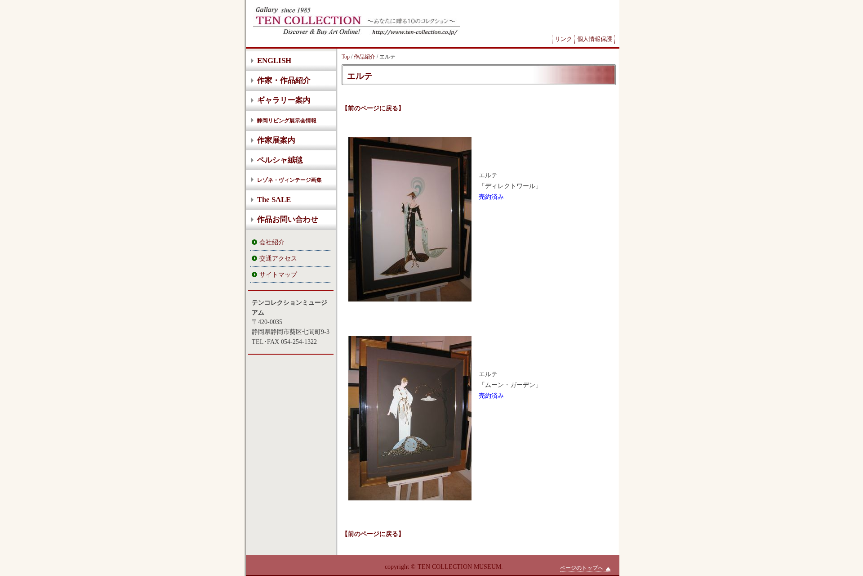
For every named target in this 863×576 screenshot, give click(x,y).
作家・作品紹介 (284, 80)
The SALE (274, 199)
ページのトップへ (581, 568)
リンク (563, 39)
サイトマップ (278, 274)
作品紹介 (364, 56)
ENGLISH (274, 60)
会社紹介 (272, 242)
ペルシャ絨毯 (280, 160)
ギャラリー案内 (284, 100)
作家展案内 (276, 140)
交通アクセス (278, 258)
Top (346, 56)
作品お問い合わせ (287, 219)
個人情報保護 (594, 39)
